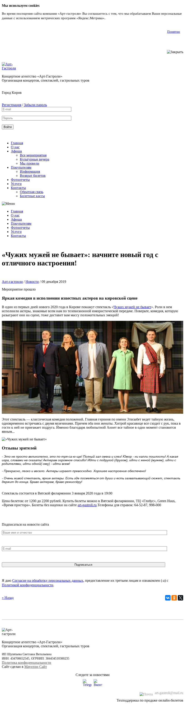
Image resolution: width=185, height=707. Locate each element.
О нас (15, 147)
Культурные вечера (34, 159)
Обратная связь (31, 192)
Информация (30, 171)
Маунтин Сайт (35, 667)
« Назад (8, 598)
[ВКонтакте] (168, 598)
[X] (180, 598)
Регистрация (11, 105)
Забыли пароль (35, 105)
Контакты (18, 188)
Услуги (16, 184)
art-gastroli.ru (87, 505)
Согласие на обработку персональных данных (47, 580)
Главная (17, 143)
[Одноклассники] (174, 598)
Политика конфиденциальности (26, 662)
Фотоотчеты (20, 180)
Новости (32, 282)
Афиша (16, 151)
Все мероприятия (33, 155)
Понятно (173, 31)
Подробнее (114, 18)
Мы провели (29, 163)
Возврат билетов (33, 175)
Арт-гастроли (12, 282)
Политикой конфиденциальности (27, 585)
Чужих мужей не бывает (132, 307)
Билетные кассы (32, 196)
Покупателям (21, 167)
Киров (17, 93)
